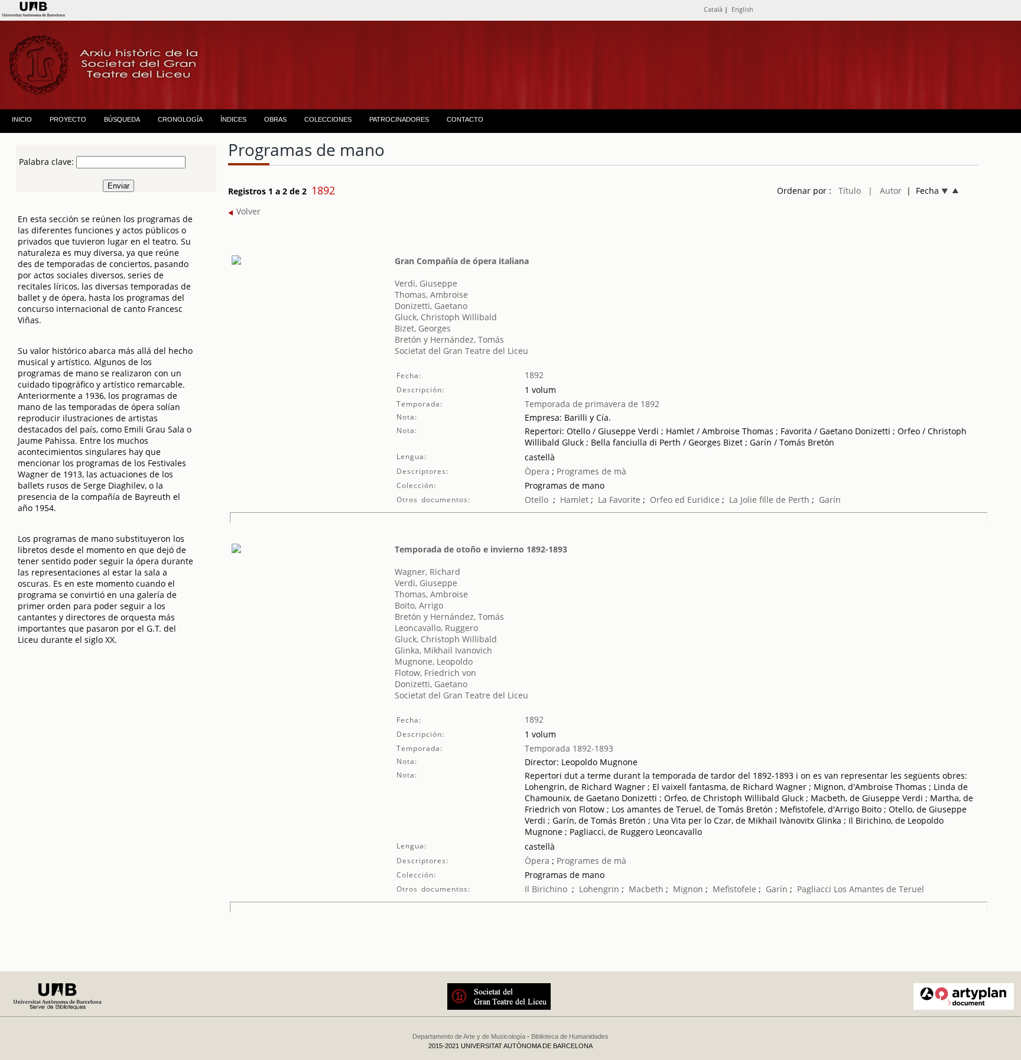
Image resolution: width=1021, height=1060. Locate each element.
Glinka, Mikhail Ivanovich (443, 650)
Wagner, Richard (427, 571)
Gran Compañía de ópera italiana (462, 260)
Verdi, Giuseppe (426, 283)
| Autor (885, 190)
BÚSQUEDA (122, 119)
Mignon (688, 889)
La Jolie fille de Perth (770, 499)
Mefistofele (734, 889)
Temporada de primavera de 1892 (592, 403)
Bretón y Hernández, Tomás (449, 339)
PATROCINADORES (399, 119)
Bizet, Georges (423, 328)
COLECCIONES (328, 119)
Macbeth (646, 889)
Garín (830, 499)
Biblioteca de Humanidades (570, 1036)
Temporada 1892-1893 (569, 748)
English (742, 9)
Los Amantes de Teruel (879, 889)
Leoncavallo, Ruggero (436, 627)
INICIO (22, 119)
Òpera (537, 471)
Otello (536, 499)
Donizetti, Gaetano (431, 305)
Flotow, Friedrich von (435, 672)
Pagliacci (814, 889)
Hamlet (574, 499)
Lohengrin (599, 889)
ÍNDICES (233, 119)
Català (713, 9)
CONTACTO (465, 119)
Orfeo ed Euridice (685, 499)
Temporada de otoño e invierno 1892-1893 (481, 549)
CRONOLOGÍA (180, 119)
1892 (534, 375)
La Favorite (619, 499)
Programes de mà (590, 471)
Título (849, 190)
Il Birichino (546, 889)
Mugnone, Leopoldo (434, 661)
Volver (247, 211)
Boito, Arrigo (419, 605)
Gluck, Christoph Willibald (446, 317)
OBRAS (275, 119)
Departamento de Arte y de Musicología (468, 1036)
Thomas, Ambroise (431, 294)
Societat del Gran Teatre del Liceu (461, 350)
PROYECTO (68, 119)
